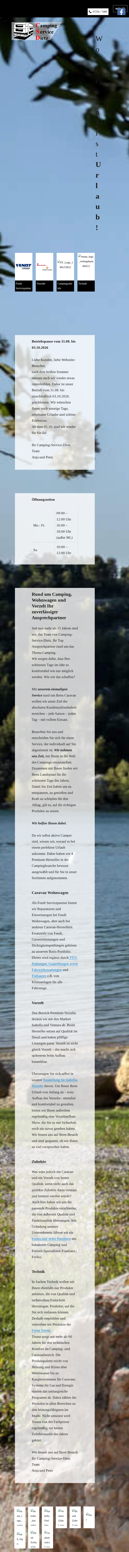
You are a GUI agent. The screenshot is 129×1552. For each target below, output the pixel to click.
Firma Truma (41, 1330)
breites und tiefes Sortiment (51, 1239)
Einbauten (39, 976)
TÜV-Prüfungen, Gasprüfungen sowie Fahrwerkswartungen (55, 964)
